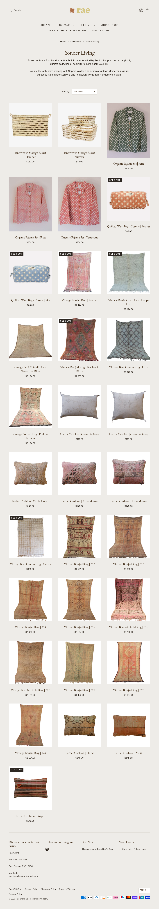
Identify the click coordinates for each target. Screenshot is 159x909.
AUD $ (143, 890)
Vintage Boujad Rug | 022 (79, 690)
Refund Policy (32, 889)
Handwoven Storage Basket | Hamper (30, 155)
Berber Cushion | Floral (80, 753)
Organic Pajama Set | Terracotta (79, 237)
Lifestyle (86, 25)
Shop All (46, 25)
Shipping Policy (48, 889)
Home (63, 41)
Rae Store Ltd (22, 899)
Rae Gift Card (101, 31)
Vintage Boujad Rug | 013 (128, 564)
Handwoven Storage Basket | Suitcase (79, 155)
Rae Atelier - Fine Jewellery (67, 31)
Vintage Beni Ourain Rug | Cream (30, 564)
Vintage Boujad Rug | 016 (79, 564)
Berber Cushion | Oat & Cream (30, 501)
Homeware (64, 25)
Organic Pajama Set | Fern (128, 163)
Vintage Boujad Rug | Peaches (79, 300)
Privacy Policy (15, 894)
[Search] (10, 10)
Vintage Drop (109, 25)
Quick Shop (30, 143)
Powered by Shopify (39, 899)
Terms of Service (67, 889)
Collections (75, 41)
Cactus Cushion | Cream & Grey (79, 434)
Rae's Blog (107, 849)
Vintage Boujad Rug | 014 (30, 627)
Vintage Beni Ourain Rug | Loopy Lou (128, 302)
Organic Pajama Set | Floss (30, 237)
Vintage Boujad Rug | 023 (128, 690)
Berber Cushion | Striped (30, 816)
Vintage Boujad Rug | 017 (79, 627)
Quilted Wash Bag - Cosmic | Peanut (128, 226)
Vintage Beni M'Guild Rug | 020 (30, 690)
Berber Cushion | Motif (129, 753)
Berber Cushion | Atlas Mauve (79, 501)
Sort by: (66, 91)
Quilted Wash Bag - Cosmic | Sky (30, 300)
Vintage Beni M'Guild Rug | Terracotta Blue (31, 369)
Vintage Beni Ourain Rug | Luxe (128, 367)
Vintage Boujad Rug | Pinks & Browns (30, 436)
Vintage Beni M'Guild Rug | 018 (128, 627)
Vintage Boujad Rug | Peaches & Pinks (79, 369)
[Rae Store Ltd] (79, 10)
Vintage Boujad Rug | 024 (30, 753)
